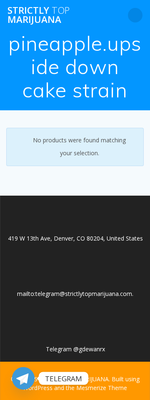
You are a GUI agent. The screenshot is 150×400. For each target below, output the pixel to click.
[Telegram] (23, 378)
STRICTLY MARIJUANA (39, 15)
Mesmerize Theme (101, 388)
